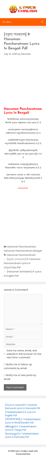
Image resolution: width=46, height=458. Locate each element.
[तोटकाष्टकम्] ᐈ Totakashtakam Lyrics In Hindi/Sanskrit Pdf (23, 421)
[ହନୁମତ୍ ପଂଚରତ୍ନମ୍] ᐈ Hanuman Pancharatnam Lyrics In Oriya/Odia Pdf (22, 263)
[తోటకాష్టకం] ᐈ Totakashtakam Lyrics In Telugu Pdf (21, 428)
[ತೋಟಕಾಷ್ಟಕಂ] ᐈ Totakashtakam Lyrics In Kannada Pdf (22, 435)
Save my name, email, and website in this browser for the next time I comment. (24, 354)
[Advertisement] (23, 84)
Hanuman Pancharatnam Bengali (23, 250)
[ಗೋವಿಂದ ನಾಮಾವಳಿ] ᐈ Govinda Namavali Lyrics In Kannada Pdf (22, 406)
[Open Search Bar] (42, 22)
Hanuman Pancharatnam (21, 246)
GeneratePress (23, 454)
